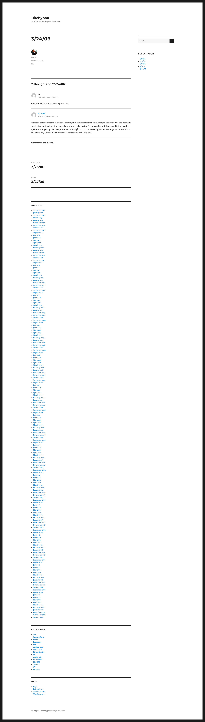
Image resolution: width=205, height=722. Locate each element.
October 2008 (38, 348)
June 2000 (37, 597)
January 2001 (38, 580)
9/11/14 (143, 59)
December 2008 (39, 343)
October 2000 (38, 587)
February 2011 (38, 278)
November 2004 (39, 465)
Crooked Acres (38, 637)
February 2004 (38, 488)
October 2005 (38, 438)
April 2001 (37, 572)
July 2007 (36, 385)
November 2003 (39, 495)
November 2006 (39, 405)
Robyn (33, 57)
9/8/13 (142, 66)
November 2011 (39, 255)
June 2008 (37, 358)
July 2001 (36, 565)
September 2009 (39, 320)
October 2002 (38, 527)
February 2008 (38, 368)
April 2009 (37, 333)
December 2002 (39, 522)
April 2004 (37, 483)
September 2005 (39, 440)
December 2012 (39, 223)
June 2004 (37, 478)
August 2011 (37, 263)
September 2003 (39, 500)
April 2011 (37, 273)
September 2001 (39, 560)
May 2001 (36, 570)
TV (34, 667)
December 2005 (39, 433)
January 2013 (38, 220)
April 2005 (37, 453)
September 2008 (39, 350)
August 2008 (38, 353)
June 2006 (37, 418)
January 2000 (38, 610)
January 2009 (38, 340)
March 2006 (37, 425)
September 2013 (39, 215)
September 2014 (39, 210)
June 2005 (37, 448)
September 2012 (39, 230)
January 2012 (38, 250)
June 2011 (36, 268)
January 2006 (38, 430)
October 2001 (38, 557)
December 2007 (39, 373)
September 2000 (39, 590)
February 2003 (38, 517)
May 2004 (37, 480)
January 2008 (38, 370)
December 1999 (39, 612)
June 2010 (37, 298)
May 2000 (37, 600)
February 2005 (38, 458)
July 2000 (36, 595)
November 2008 (39, 345)
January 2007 (38, 400)
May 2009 (37, 330)
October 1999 (38, 617)
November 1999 (39, 615)
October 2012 (38, 228)
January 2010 (38, 310)
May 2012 (36, 240)
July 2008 (36, 355)
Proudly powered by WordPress (53, 711)
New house (37, 650)
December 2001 (39, 552)
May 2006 (37, 420)
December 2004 (39, 463)
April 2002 (37, 542)
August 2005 (38, 443)
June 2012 (37, 238)
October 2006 (38, 408)
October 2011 (38, 258)
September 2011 (39, 260)
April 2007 (37, 393)
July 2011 (36, 265)
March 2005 (37, 455)
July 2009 (36, 325)
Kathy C (41, 113)
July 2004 (36, 475)
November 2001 (39, 555)
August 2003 (38, 503)
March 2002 (37, 545)
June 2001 (37, 567)
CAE (34, 635)
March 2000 (37, 605)
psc (34, 654)
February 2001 (38, 577)
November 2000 (39, 585)
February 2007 (38, 398)
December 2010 (39, 283)
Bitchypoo (40, 18)
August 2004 (38, 473)
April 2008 (37, 363)
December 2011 (39, 253)
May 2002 (37, 540)
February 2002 (38, 547)
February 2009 (38, 338)
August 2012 (37, 233)
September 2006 (39, 410)
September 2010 (39, 290)
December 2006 (39, 403)
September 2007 (39, 380)
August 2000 (38, 592)
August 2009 (38, 323)
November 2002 (39, 525)
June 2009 (37, 328)
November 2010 (39, 285)
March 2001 (37, 575)
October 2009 (38, 318)
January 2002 (38, 550)
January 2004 (38, 490)
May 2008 (37, 360)
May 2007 (37, 390)
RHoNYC (36, 662)
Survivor (36, 664)
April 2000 (37, 602)
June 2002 (37, 537)
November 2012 (39, 225)
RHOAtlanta (37, 659)
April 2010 (37, 303)
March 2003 (37, 515)
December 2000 (39, 582)
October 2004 (38, 468)
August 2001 (37, 562)
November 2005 (39, 435)
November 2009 (39, 315)
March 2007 (37, 395)
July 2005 (36, 445)
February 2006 (38, 428)
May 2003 (36, 510)
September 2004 (39, 470)
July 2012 (36, 235)
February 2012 (38, 248)
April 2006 (37, 423)
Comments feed (39, 692)
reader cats (37, 657)
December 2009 (39, 313)
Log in (35, 687)
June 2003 (37, 508)
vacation (36, 669)
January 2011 (38, 280)
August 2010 (37, 293)
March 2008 (37, 365)
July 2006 (36, 415)
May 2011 (36, 270)
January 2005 (38, 460)
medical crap (38, 647)
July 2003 (36, 505)
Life (32, 64)
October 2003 (38, 498)
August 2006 (38, 413)
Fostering (37, 642)
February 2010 (38, 308)
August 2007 (38, 383)
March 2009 (37, 335)
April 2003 (37, 513)
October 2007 (38, 378)
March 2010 (37, 305)
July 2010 (36, 295)
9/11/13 (142, 64)
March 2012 (37, 245)
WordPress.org (38, 694)
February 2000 (38, 607)
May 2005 (37, 450)
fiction (35, 640)
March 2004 (37, 485)
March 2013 (37, 218)
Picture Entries (38, 652)
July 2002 (36, 535)
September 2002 (39, 530)
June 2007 (37, 388)
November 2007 (39, 375)
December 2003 (39, 493)
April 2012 (37, 243)
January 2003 (38, 520)
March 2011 (37, 275)
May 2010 (36, 300)
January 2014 (38, 213)
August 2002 (38, 532)
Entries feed (37, 689)
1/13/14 (142, 61)
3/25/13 (143, 69)
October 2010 (38, 288)
